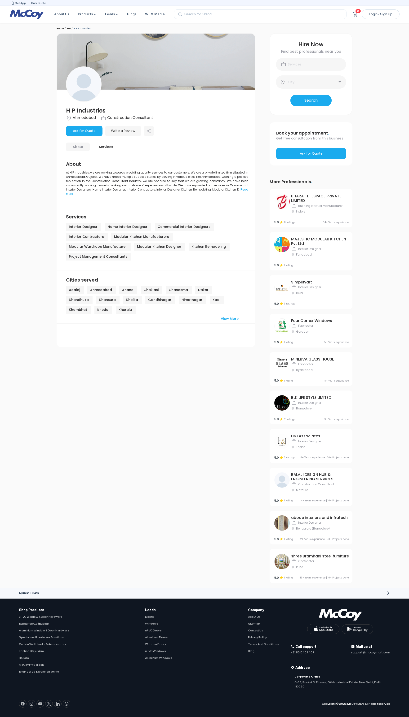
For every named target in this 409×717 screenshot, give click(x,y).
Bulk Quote (38, 2)
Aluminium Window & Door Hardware (44, 630)
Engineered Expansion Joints (39, 671)
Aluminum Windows (158, 657)
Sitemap (254, 623)
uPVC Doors (153, 630)
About (78, 146)
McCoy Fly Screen (31, 664)
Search (311, 100)
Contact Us (255, 630)
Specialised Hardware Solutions (41, 637)
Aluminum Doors (156, 637)
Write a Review (123, 130)
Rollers (24, 657)
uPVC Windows (155, 650)
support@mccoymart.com (370, 652)
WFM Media (154, 14)
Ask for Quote (84, 130)
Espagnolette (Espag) (34, 623)
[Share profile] (149, 131)
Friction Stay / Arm (31, 650)
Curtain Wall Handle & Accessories (42, 644)
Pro (69, 28)
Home (60, 28)
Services (106, 146)
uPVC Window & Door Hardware (40, 616)
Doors (149, 616)
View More (230, 318)
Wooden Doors (155, 644)
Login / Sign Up (380, 14)
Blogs (132, 14)
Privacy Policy (257, 637)
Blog (251, 650)
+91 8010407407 (302, 652)
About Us (61, 14)
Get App (20, 2)
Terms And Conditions (263, 644)
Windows (151, 623)
